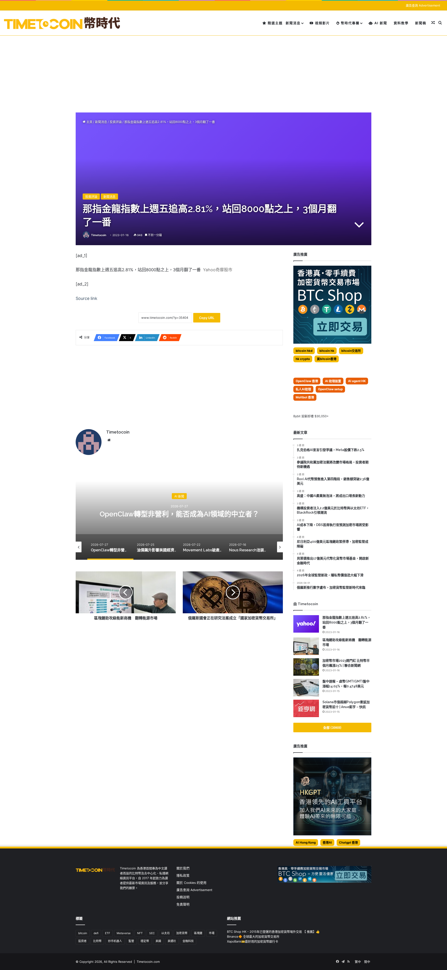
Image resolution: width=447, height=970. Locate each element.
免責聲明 (183, 904)
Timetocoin (98, 235)
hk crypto (303, 359)
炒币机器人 (115, 941)
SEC (152, 933)
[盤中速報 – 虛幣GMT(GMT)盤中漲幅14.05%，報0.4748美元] (306, 687)
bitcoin (82, 933)
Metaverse (124, 933)
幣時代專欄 (349, 23)
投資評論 (116, 122)
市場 (211, 933)
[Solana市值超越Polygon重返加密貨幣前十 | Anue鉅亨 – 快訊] (306, 708)
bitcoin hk (326, 351)
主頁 (88, 122)
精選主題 (275, 23)
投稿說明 (183, 897)
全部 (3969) (332, 727)
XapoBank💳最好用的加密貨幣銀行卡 (252, 941)
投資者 (82, 941)
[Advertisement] (223, 70)
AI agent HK (357, 381)
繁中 (358, 961)
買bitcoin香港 (326, 359)
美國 (158, 941)
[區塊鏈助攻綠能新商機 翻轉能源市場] (306, 646)
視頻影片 (322, 23)
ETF (107, 933)
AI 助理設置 (333, 381)
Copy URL (206, 318)
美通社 (172, 941)
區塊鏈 (198, 933)
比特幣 (97, 941)
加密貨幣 (181, 933)
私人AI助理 (303, 389)
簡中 (367, 961)
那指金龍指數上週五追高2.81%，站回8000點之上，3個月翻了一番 (346, 622)
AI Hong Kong (306, 842)
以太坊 (165, 933)
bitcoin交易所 (351, 351)
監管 (131, 941)
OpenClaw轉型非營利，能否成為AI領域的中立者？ (179, 514)
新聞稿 (420, 23)
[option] (179, 513)
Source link (86, 298)
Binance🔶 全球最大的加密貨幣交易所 (253, 936)
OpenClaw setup (330, 389)
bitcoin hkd (304, 351)
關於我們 (183, 868)
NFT (140, 933)
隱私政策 (183, 875)
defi (96, 933)
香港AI (327, 842)
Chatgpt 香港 (348, 842)
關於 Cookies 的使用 (191, 883)
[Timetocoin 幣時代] (62, 23)
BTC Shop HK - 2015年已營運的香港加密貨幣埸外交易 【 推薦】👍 (273, 931)
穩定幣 (145, 941)
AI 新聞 (380, 23)
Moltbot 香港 (305, 397)
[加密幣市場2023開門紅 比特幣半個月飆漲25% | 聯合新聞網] (306, 667)
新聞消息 (293, 23)
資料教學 (401, 23)
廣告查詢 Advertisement (423, 5)
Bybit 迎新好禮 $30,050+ (311, 416)
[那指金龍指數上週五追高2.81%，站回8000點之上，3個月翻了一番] (306, 624)
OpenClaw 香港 (307, 381)
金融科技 (188, 941)
